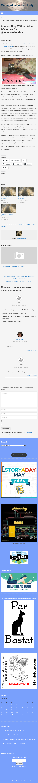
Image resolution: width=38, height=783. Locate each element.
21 (7, 712)
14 (7, 709)
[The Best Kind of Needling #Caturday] (8, 191)
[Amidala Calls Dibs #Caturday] (26, 191)
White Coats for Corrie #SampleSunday (12, 266)
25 (27, 712)
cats (33, 224)
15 (12, 709)
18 (27, 709)
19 (32, 709)
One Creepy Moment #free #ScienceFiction (18, 281)
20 (1, 712)
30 (17, 714)
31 (22, 714)
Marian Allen (20, 339)
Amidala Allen (22, 36)
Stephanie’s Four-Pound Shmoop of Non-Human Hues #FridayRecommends (19, 277)
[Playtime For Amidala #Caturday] (8, 208)
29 (12, 714)
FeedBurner (22, 766)
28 (7, 714)
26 (32, 712)
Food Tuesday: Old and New (13, 735)
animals (29, 224)
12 (32, 707)
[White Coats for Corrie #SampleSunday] (19, 263)
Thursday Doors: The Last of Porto (14, 730)
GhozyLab (32, 780)
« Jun (2, 719)
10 (22, 707)
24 (22, 712)
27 (1, 714)
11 (27, 707)
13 (1, 709)
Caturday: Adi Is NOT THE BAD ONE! (15, 743)
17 (22, 709)
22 (12, 712)
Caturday (19, 224)
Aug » (6, 719)
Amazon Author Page (19, 455)
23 (17, 712)
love (2, 226)
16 (17, 709)
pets (5, 226)
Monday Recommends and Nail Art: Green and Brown (20, 739)
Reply (34, 324)
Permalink (29, 324)
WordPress (21, 780)
